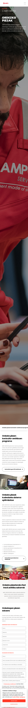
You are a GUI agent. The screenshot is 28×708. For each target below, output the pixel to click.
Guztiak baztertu (14, 704)
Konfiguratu (22, 697)
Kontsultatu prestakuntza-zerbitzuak (12, 558)
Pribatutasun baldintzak (10, 684)
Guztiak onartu (14, 700)
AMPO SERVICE (10, 11)
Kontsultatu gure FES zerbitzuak (13, 469)
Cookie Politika (15, 697)
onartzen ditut (13, 684)
